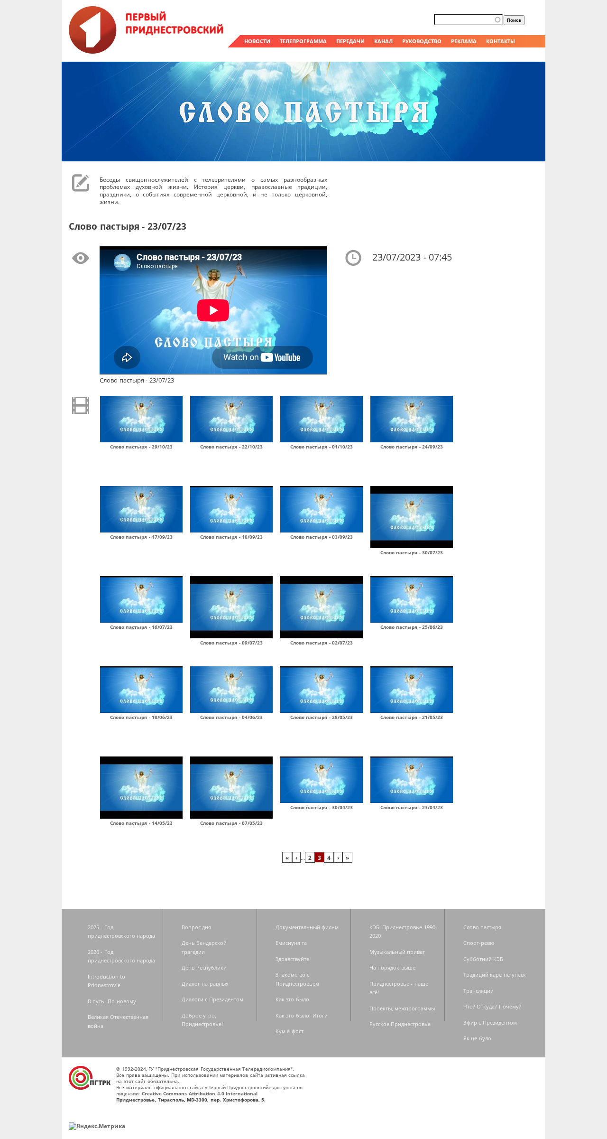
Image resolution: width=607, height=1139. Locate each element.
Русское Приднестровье (400, 1023)
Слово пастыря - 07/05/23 (231, 823)
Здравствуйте (292, 958)
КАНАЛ (383, 41)
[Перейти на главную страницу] (147, 51)
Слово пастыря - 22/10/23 (231, 446)
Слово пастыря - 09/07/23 (231, 642)
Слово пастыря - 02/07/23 (321, 642)
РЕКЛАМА (464, 41)
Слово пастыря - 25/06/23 (411, 627)
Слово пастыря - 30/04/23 (321, 807)
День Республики (204, 967)
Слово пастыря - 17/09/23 (141, 536)
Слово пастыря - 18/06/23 (141, 717)
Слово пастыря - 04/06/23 (231, 717)
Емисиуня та (291, 942)
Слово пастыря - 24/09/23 (411, 446)
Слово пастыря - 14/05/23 (141, 823)
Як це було (477, 1038)
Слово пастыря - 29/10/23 (141, 446)
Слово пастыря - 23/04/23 (411, 807)
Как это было (292, 999)
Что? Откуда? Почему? (492, 1006)
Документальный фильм (307, 927)
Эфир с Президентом (490, 1022)
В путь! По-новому (112, 1001)
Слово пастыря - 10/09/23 (231, 536)
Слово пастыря (482, 927)
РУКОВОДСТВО (421, 41)
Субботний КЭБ (483, 958)
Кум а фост (290, 1031)
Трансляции (478, 990)
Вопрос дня (197, 927)
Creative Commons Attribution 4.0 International (200, 1093)
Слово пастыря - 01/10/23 (321, 446)
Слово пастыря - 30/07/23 (411, 552)
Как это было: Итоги (302, 1015)
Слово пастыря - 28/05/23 (321, 717)
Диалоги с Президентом (212, 999)
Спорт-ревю (478, 942)
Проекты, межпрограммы (402, 1008)
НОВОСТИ (257, 41)
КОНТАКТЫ (500, 41)
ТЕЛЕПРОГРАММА (303, 41)
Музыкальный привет (397, 951)
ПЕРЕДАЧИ (350, 41)
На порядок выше (392, 967)
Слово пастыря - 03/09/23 (321, 536)
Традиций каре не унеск (494, 974)
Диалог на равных (205, 983)
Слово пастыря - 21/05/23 (411, 717)
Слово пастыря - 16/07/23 (141, 627)
